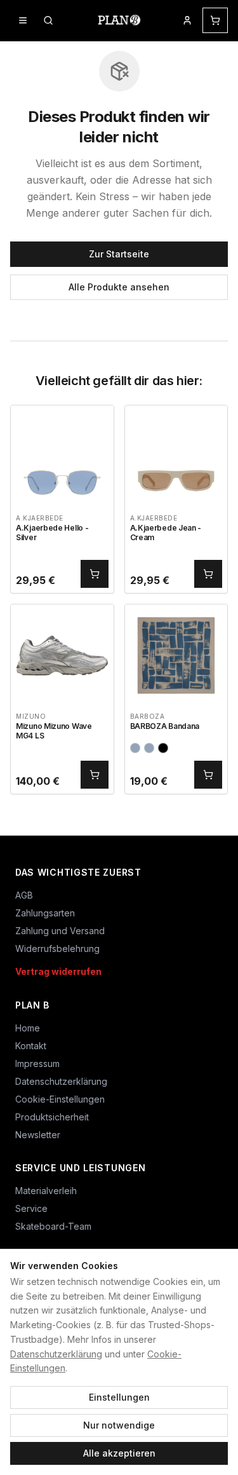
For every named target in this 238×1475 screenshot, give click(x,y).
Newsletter (37, 1134)
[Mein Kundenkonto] (187, 20)
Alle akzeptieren (119, 1453)
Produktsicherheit (52, 1116)
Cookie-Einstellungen (60, 1099)
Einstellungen (119, 1397)
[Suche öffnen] (48, 20)
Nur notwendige (119, 1425)
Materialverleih (46, 1190)
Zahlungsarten (45, 912)
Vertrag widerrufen (58, 971)
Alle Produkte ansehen (119, 287)
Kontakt (30, 1045)
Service (31, 1208)
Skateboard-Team (53, 1226)
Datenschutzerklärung (56, 1354)
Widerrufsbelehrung (57, 948)
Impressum (37, 1063)
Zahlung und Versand (60, 930)
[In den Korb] (95, 574)
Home (27, 1028)
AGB (24, 895)
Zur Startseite (119, 253)
